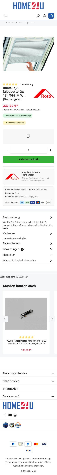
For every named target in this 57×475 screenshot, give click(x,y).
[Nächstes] (49, 54)
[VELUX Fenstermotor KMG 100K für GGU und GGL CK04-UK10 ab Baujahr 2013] (26, 314)
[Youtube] (10, 416)
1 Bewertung (26, 84)
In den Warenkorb (28, 159)
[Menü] (6, 16)
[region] (28, 54)
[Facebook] (5, 416)
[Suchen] (38, 16)
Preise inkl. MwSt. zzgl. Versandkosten (21, 109)
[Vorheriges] (8, 54)
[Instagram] (15, 416)
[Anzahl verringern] (6, 150)
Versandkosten (13, 462)
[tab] (28, 222)
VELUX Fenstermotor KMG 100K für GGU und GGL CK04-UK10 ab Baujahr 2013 (26, 342)
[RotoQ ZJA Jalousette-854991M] (28, 54)
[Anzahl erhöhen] (50, 150)
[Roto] (44, 93)
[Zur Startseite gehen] (28, 5)
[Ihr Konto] (45, 16)
